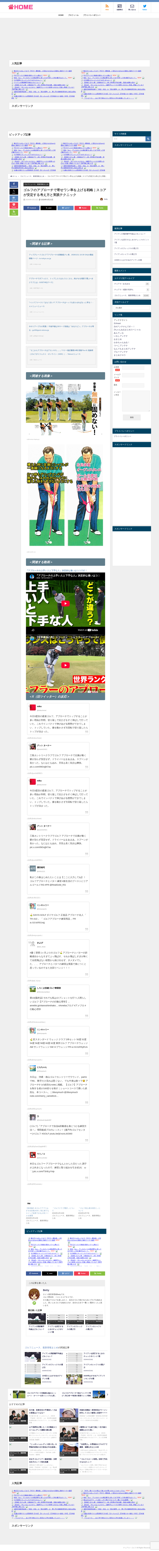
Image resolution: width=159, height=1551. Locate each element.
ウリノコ (41, 1154)
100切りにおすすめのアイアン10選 (128, 260)
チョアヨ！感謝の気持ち (131, 290)
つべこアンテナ (121, 345)
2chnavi (117, 323)
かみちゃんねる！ (122, 342)
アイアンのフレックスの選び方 (126, 248)
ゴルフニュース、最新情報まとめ (36, 184)
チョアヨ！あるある (131, 284)
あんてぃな (119, 333)
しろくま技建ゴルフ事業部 (49, 988)
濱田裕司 (41, 867)
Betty (106, 199)
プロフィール (73, 15)
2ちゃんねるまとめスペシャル (127, 330)
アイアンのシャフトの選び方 (125, 254)
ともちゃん (42, 1067)
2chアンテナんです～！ (124, 326)
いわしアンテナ (121, 336)
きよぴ (40, 943)
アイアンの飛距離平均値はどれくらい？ (130, 234)
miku (39, 706)
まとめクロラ (120, 355)
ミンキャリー (43, 905)
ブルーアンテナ (121, 352)
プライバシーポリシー (92, 15)
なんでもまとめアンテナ (125, 349)
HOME (61, 15)
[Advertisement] (79, 36)
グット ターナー (44, 745)
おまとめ (118, 339)
